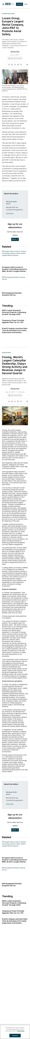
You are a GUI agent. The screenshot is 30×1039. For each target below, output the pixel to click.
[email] (21, 64)
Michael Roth (15, 51)
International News (8, 13)
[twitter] (15, 64)
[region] (15, 1032)
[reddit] (18, 64)
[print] (27, 64)
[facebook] (9, 64)
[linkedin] (12, 64)
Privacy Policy (20, 1031)
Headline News (6, 352)
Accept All (15, 1035)
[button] (3, 4)
